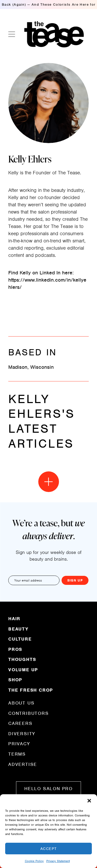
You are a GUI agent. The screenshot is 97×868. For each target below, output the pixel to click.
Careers (20, 723)
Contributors (28, 713)
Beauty (18, 629)
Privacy (19, 744)
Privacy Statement (58, 861)
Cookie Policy (34, 861)
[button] (89, 800)
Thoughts (22, 659)
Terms (17, 754)
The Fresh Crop (30, 689)
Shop (15, 680)
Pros (15, 649)
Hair (14, 618)
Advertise (22, 764)
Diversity (21, 733)
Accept (48, 848)
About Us (21, 703)
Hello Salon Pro (48, 788)
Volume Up (23, 670)
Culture (20, 639)
